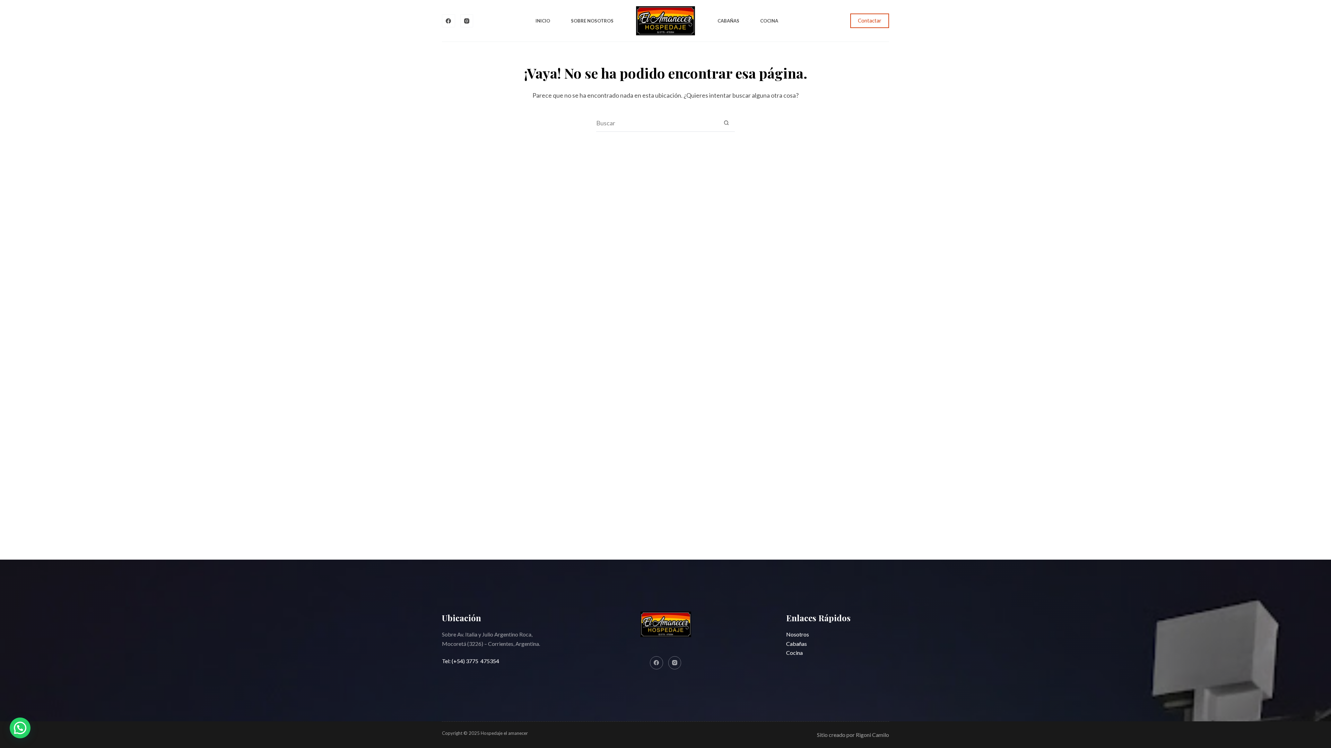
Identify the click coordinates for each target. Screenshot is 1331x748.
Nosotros (797, 634)
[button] (20, 728)
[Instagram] (466, 20)
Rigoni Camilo (872, 734)
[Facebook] (448, 20)
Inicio (543, 21)
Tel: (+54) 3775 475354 (470, 661)
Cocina (769, 21)
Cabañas (728, 21)
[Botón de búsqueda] (726, 123)
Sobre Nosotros (592, 21)
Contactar (869, 20)
